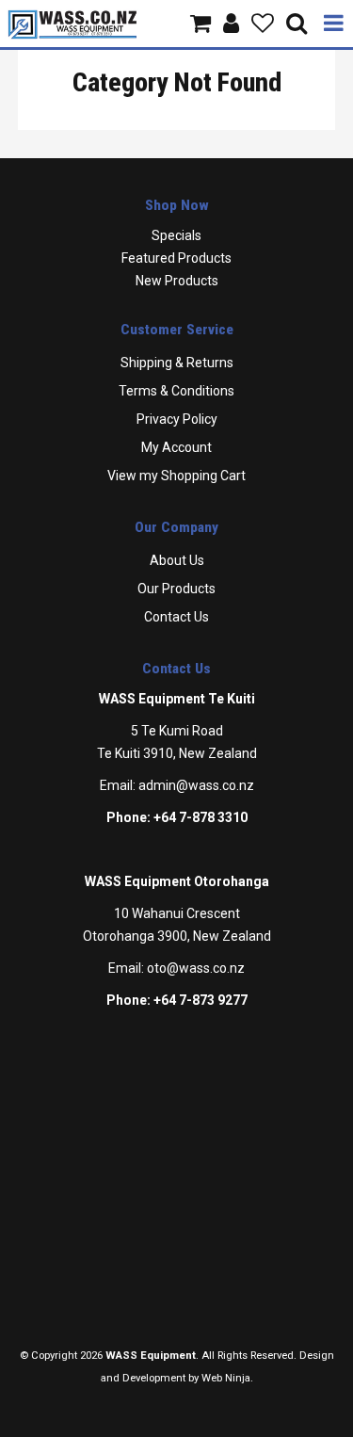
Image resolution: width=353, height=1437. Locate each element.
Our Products (176, 588)
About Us (177, 560)
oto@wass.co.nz (196, 968)
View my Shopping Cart (176, 475)
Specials (176, 235)
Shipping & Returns (176, 362)
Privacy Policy (176, 419)
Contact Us (176, 616)
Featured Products (176, 258)
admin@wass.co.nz (196, 785)
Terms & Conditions (176, 390)
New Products (177, 280)
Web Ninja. (227, 1378)
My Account (176, 447)
